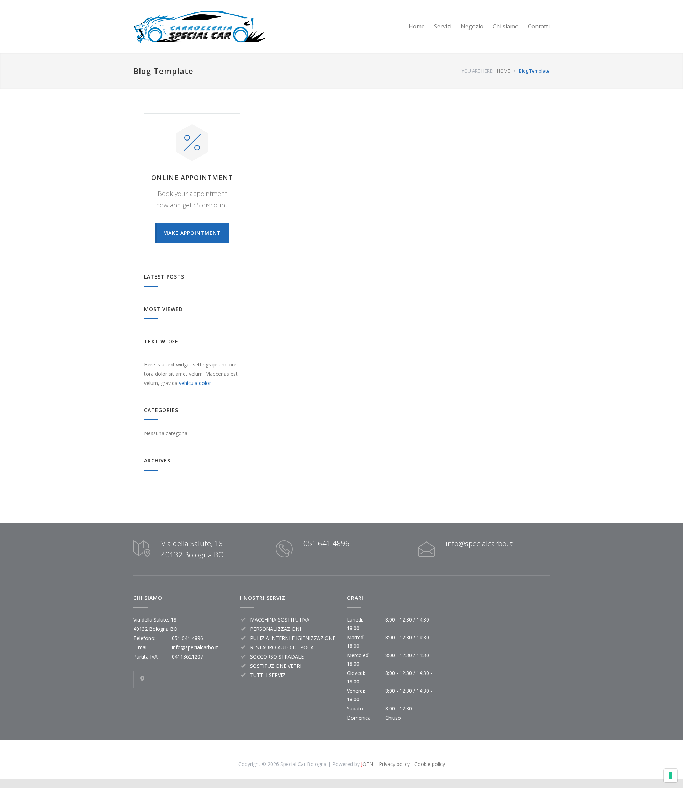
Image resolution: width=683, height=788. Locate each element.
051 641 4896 (326, 543)
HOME (503, 71)
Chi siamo (506, 26)
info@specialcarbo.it (479, 543)
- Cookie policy (427, 764)
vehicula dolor (195, 383)
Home (417, 26)
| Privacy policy (391, 764)
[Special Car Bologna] (199, 26)
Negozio (472, 26)
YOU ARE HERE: (477, 71)
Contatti (539, 26)
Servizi (442, 26)
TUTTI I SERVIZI (268, 675)
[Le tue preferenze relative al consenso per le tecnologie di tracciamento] (670, 775)
